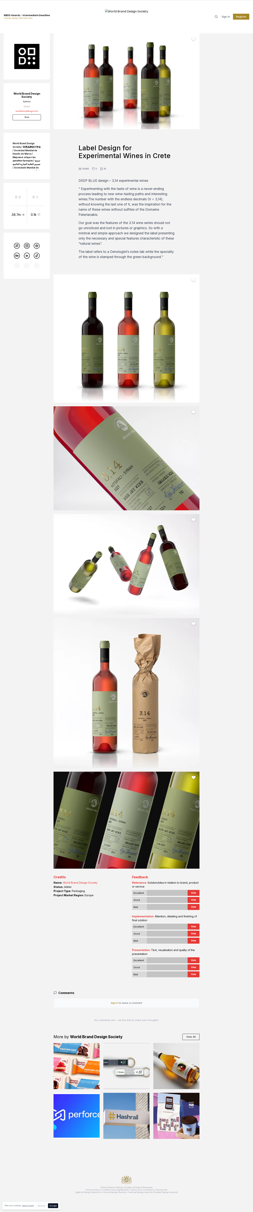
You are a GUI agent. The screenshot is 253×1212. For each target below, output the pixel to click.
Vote (193, 892)
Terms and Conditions (142, 1189)
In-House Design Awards (113, 1192)
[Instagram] (27, 246)
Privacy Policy (93, 1189)
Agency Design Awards (87, 1192)
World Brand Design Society (80, 882)
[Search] (216, 16)
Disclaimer (161, 1189)
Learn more (28, 1205)
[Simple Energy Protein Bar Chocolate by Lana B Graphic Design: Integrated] (77, 1066)
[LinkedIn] (27, 256)
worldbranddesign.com (27, 111)
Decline (41, 1205)
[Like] (193, 39)
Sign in (226, 17)
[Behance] (17, 256)
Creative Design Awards (139, 1192)
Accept (53, 1205)
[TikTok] (37, 256)
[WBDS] (17, 246)
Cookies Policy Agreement (115, 1189)
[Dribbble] (37, 246)
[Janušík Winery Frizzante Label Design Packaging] (176, 1066)
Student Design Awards (165, 1192)
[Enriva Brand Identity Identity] (126, 1066)
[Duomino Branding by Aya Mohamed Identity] (176, 1116)
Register (241, 17)
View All (191, 1036)
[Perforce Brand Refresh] (77, 1116)
